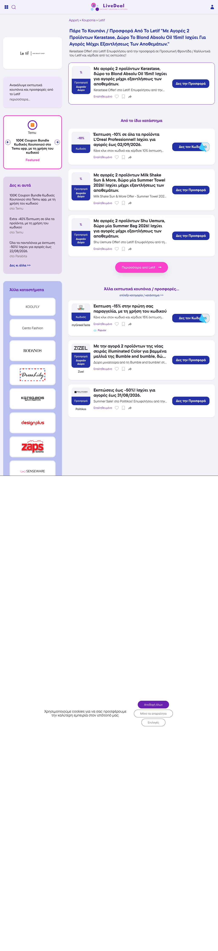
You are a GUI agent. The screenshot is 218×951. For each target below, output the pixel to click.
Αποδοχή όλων (153, 704)
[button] (33, 99)
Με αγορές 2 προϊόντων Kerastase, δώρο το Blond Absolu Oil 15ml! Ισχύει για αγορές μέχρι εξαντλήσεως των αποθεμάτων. (130, 76)
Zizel (81, 372)
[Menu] (6, 7)
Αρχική (74, 20)
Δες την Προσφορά (191, 83)
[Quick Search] (14, 7)
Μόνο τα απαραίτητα (153, 713)
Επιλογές (153, 722)
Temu (32, 133)
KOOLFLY (33, 306)
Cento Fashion (32, 328)
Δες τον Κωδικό (193, 147)
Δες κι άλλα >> (20, 265)
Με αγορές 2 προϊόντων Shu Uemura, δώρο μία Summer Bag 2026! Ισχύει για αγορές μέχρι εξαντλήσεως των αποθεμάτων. (129, 228)
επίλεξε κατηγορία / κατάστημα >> (142, 295)
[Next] (57, 142)
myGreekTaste (81, 325)
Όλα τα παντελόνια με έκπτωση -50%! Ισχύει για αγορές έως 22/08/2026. (32, 246)
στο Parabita (18, 256)
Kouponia (88, 20)
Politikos (81, 409)
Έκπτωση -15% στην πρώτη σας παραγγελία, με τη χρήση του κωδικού (130, 308)
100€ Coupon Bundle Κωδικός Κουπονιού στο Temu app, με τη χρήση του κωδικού (32, 146)
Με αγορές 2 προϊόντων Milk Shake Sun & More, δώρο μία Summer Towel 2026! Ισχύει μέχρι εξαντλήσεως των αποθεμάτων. (129, 182)
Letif (102, 20)
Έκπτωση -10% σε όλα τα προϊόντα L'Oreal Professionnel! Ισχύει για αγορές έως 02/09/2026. (126, 139)
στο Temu (16, 208)
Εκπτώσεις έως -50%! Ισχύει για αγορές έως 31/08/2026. (124, 392)
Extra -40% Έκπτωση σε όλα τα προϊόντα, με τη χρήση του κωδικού (32, 222)
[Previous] (8, 142)
